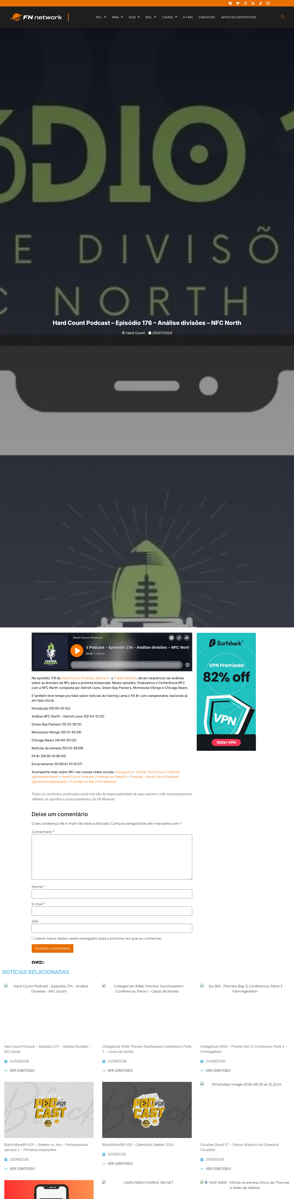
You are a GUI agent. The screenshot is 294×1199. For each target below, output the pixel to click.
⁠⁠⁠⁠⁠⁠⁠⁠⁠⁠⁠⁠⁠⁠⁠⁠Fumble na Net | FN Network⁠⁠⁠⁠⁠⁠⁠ (93, 782)
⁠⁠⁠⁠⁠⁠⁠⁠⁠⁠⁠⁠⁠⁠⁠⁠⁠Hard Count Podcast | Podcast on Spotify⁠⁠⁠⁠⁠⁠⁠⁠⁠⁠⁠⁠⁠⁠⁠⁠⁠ (94, 777)
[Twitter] (238, 3)
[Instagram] (245, 3)
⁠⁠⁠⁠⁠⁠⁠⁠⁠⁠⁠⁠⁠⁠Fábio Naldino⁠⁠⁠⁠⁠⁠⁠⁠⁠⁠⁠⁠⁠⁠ (125, 678)
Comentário (43, 832)
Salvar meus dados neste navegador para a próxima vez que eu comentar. (98, 938)
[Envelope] (268, 3)
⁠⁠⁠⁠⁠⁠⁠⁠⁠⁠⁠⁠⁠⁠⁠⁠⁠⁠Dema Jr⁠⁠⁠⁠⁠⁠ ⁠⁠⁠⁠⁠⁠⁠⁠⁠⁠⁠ (103, 678)
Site (35, 921)
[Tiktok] (260, 3)
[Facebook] (230, 3)
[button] (33, 962)
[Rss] (253, 3)
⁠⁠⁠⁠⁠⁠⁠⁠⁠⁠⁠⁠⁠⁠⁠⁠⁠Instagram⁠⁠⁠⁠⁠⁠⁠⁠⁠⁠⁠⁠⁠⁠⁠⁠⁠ (123, 772)
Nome (38, 887)
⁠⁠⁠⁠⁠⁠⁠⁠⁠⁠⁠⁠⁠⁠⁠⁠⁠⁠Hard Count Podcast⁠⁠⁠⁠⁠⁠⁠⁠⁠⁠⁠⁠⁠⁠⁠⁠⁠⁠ (78, 678)
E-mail (38, 904)
